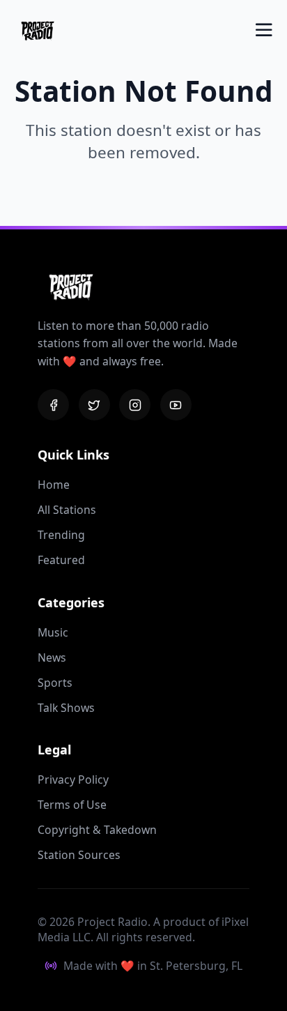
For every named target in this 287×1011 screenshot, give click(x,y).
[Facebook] (53, 404)
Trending (61, 534)
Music (53, 632)
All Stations (67, 509)
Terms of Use (72, 804)
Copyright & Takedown (97, 829)
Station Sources (79, 854)
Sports (55, 682)
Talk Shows (66, 707)
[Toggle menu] (264, 30)
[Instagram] (134, 404)
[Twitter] (94, 404)
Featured (61, 560)
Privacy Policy (73, 779)
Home (54, 484)
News (52, 657)
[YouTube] (176, 404)
